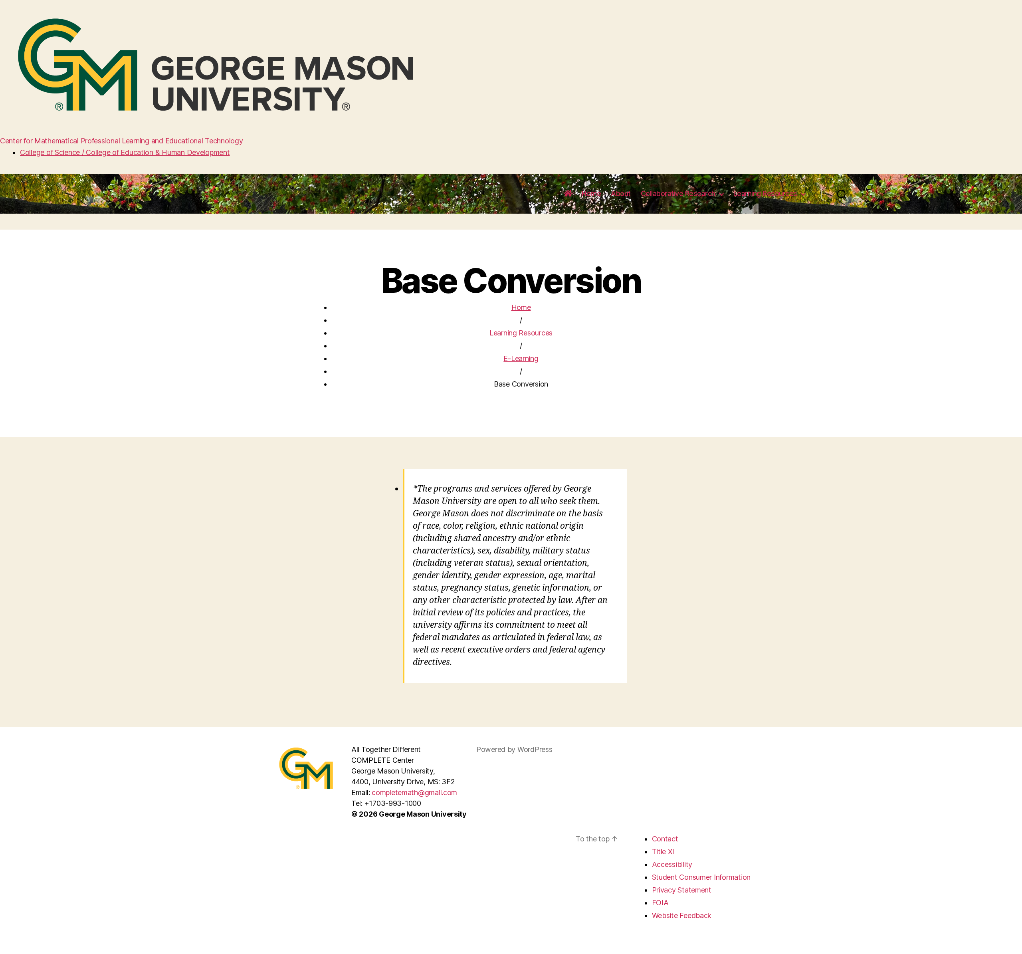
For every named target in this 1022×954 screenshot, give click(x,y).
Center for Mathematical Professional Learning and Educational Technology (121, 141)
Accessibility (672, 864)
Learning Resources (765, 193)
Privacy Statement (681, 890)
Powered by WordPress (514, 749)
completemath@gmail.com (414, 792)
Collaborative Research (678, 193)
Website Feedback (682, 915)
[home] (568, 193)
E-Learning (520, 358)
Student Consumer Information (701, 877)
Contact (665, 839)
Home (591, 193)
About (621, 193)
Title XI (663, 851)
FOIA (660, 902)
